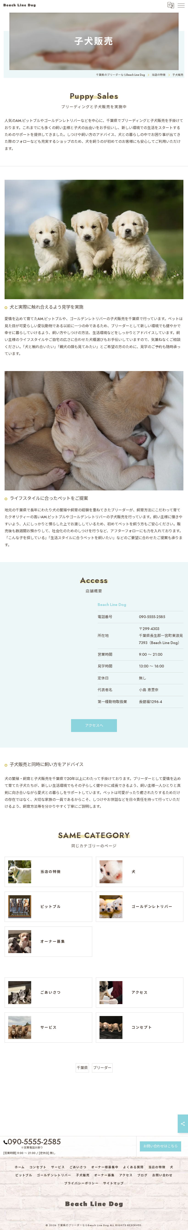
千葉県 (82, 1067)
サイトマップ (113, 1183)
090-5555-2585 (152, 616)
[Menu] (181, 5)
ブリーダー (102, 1067)
